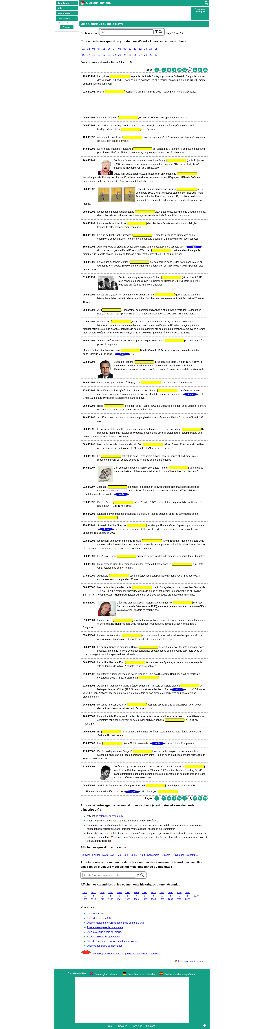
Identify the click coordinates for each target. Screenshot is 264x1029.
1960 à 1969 (136, 895)
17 (88, 55)
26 (135, 55)
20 (104, 55)
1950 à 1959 (127, 895)
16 (83, 55)
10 (130, 48)
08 (119, 48)
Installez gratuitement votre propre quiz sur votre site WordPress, (126, 953)
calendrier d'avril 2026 (111, 816)
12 (140, 48)
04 (98, 48)
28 (145, 55)
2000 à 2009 (170, 895)
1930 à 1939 (110, 895)
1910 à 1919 (93, 895)
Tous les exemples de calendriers (105, 927)
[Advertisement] (135, 13)
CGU (111, 1026)
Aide (60, 8)
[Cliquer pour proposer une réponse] (120, 76)
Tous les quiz (64, 18)
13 (145, 48)
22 (114, 55)
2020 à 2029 (187, 895)
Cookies (122, 1026)
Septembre (153, 855)
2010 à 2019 (179, 895)
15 (155, 48)
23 (119, 55)
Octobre (166, 855)
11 (135, 48)
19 (98, 55)
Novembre (178, 855)
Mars (105, 855)
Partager (67, 27)
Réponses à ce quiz (200, 10)
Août (142, 855)
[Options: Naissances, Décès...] (156, 31)
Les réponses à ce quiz (190, 961)
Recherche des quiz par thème (103, 936)
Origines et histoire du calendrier (104, 945)
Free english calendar (106, 974)
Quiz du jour (64, 3)
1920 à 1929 (102, 895)
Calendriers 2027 (96, 913)
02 (88, 48)
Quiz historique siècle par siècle (104, 932)
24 (124, 55)
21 (109, 55)
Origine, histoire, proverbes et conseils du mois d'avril (115, 922)
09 (124, 48)
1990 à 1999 (162, 895)
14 (150, 48)
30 (156, 55)
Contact (150, 1026)
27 (140, 55)
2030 (196, 896)
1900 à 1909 (84, 895)
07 (114, 48)
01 (83, 48)
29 (150, 55)
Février (96, 855)
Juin (126, 855)
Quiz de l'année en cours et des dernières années (113, 941)
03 (93, 48)
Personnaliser (64, 13)
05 (104, 48)
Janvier (86, 855)
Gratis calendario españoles (179, 974)
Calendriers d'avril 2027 (100, 918)
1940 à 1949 (119, 895)
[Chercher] (160, 31)
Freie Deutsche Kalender (141, 974)
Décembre (192, 855)
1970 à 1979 (144, 895)
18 (93, 55)
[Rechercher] (206, 3)
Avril (112, 855)
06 (109, 48)
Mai (119, 855)
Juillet (134, 855)
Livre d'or (137, 1026)
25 (130, 55)
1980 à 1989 (153, 895)
